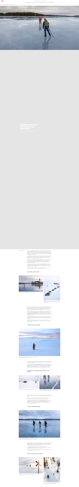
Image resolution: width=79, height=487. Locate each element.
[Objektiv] (33, 2)
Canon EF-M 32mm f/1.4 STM (41, 265)
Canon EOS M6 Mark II (35, 312)
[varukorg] (77, 1)
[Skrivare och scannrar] (39, 2)
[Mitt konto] (76, 1)
